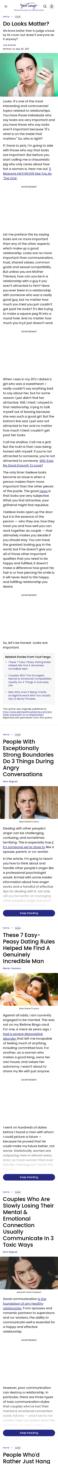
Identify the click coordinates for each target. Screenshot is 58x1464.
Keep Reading (29, 913)
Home (6, 16)
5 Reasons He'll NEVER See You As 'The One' (27, 173)
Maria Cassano (12, 968)
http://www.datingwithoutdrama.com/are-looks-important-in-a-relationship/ (28, 713)
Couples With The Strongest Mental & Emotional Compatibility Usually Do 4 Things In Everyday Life (30, 680)
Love (17, 16)
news (43, 491)
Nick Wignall (10, 781)
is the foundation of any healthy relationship (24, 1303)
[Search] (44, 6)
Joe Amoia (9, 45)
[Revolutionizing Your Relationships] (29, 6)
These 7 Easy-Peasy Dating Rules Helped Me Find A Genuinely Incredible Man (29, 665)
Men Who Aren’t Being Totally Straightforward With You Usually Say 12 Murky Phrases (29, 695)
